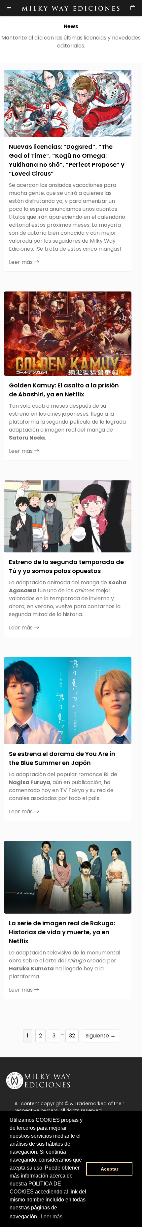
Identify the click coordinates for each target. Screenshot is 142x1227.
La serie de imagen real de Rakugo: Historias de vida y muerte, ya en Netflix (62, 932)
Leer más (21, 262)
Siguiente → (101, 1035)
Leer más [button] (51, 1216)
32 (72, 1035)
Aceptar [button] (109, 1169)
